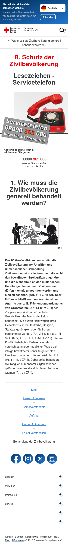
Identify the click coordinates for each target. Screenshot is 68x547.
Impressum (46, 536)
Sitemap (19, 536)
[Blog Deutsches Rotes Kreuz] (52, 459)
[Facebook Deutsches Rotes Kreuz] (16, 459)
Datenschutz (31, 536)
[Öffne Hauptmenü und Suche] (63, 30)
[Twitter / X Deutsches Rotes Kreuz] (40, 459)
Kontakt (9, 536)
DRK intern (18, 540)
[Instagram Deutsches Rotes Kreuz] (28, 459)
